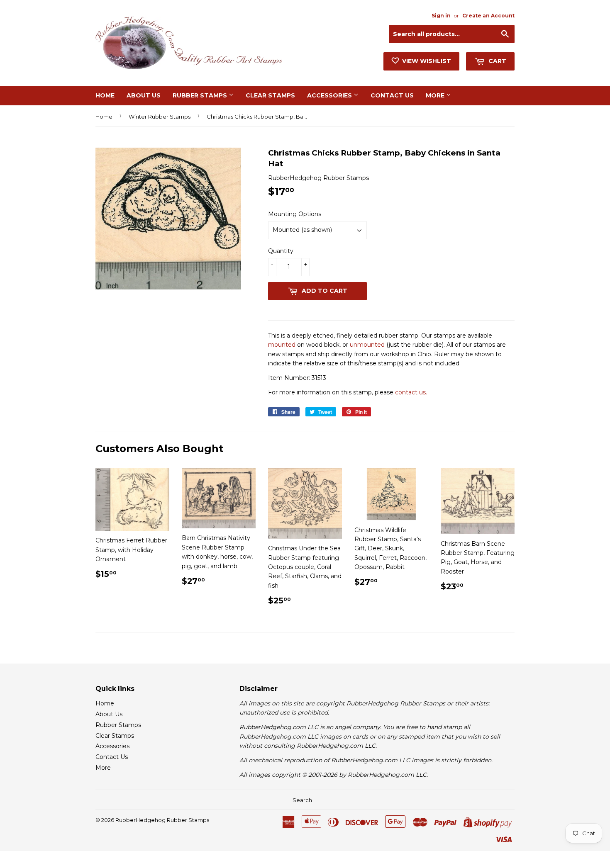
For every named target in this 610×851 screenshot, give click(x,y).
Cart (496, 61)
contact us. (411, 392)
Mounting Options (294, 214)
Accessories (330, 95)
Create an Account (488, 15)
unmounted (367, 344)
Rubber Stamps (201, 95)
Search (302, 800)
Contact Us (392, 95)
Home (105, 95)
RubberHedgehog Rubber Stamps (162, 820)
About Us (144, 95)
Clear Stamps (270, 95)
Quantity (280, 251)
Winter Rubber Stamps (159, 116)
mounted (281, 344)
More (436, 95)
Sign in (441, 15)
